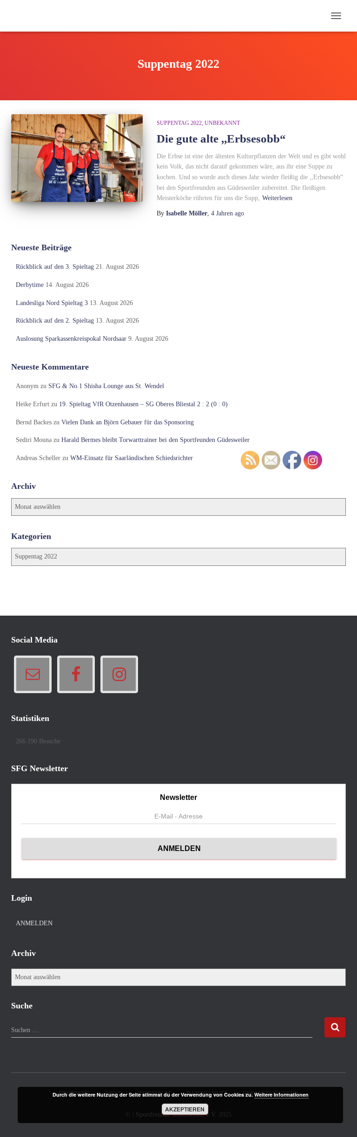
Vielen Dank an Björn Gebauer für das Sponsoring (127, 422)
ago (227, 213)
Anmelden (34, 923)
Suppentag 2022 (179, 123)
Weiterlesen (277, 198)
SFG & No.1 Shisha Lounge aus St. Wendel (106, 386)
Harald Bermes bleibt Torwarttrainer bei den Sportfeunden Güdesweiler (155, 439)
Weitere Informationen (281, 1094)
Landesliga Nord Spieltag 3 (52, 302)
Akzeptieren (185, 1109)
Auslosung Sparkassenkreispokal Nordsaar (71, 338)
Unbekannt (222, 123)
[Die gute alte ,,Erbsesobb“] (77, 158)
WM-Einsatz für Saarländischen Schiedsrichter (131, 458)
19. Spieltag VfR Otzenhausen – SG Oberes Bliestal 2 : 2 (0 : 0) (143, 404)
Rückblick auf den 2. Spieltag (55, 320)
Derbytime (30, 284)
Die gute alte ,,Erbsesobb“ (221, 138)
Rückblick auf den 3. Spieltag (55, 266)
